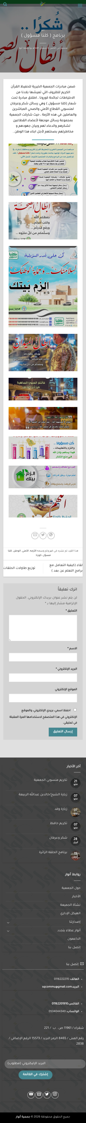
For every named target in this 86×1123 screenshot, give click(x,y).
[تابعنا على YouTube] (31, 1095)
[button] (80, 5)
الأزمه (33, 551)
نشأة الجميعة (70, 905)
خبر (43, 30)
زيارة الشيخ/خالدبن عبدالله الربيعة (43, 795)
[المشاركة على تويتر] (43, 535)
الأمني (25, 551)
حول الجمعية (71, 888)
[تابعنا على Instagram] (55, 1095)
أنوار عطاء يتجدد (68, 931)
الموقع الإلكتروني (66, 689)
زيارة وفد (60, 809)
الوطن (17, 551)
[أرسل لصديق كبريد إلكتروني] (35, 535)
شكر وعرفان (58, 838)
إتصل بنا (74, 947)
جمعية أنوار (23, 1117)
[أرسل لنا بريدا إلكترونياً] (39, 1095)
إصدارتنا (74, 922)
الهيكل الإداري (70, 913)
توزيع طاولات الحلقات (19, 568)
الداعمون (73, 939)
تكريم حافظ (58, 823)
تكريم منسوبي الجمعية (50, 780)
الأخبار (76, 897)
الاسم (72, 648)
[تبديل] (8, 922)
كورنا (38, 555)
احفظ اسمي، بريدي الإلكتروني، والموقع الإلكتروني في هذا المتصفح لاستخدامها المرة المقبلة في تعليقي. (43, 717)
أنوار (20, 48)
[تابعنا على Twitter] (47, 1095)
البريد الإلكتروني (66, 669)
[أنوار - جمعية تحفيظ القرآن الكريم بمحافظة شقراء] (43, 3)
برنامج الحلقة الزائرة (53, 852)
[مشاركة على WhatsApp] (51, 535)
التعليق (71, 611)
